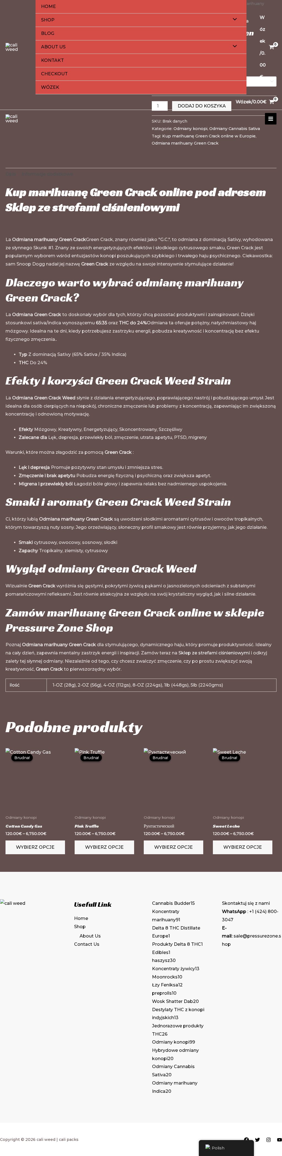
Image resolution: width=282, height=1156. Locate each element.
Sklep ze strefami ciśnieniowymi (93, 207)
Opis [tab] (11, 174)
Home (48, 6)
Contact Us (86, 944)
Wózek (50, 87)
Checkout (54, 73)
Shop (48, 20)
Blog (47, 33)
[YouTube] (279, 1139)
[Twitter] (257, 1139)
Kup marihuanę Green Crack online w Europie (209, 136)
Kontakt (52, 60)
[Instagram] (268, 1139)
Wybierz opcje (35, 847)
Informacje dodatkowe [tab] (47, 174)
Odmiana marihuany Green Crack (185, 143)
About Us (53, 46)
